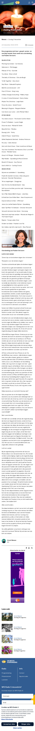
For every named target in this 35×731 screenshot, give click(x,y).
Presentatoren (6, 676)
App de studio (23, 676)
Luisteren (5, 679)
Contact (21, 673)
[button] (2, 2)
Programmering (6, 673)
